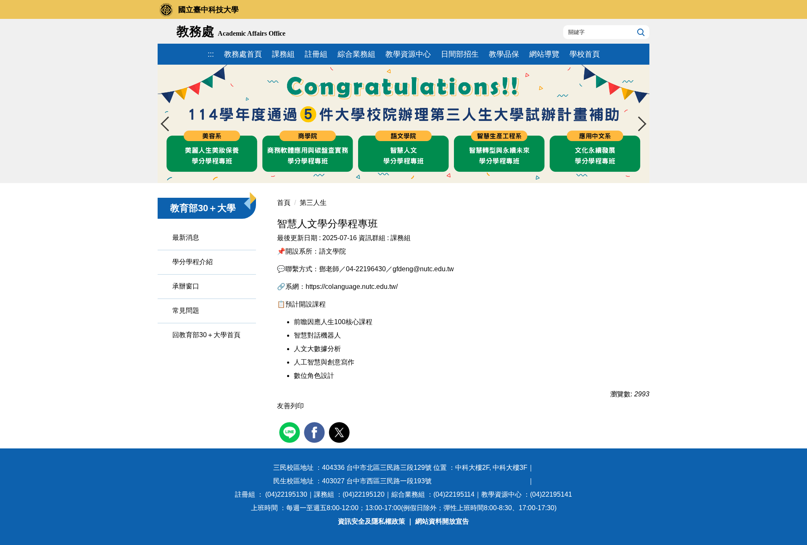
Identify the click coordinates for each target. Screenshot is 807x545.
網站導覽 (544, 54)
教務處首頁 (243, 54)
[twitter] (340, 431)
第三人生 (313, 202)
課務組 (283, 54)
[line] (290, 431)
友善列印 (290, 405)
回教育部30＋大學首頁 (206, 334)
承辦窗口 (185, 286)
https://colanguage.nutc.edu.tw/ (352, 286)
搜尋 (640, 32)
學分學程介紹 (192, 261)
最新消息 (185, 237)
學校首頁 (585, 54)
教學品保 (504, 54)
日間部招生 (460, 54)
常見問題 (185, 310)
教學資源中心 (408, 54)
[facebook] (315, 431)
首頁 (283, 202)
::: (211, 54)
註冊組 (316, 54)
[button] (168, 123)
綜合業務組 (356, 54)
